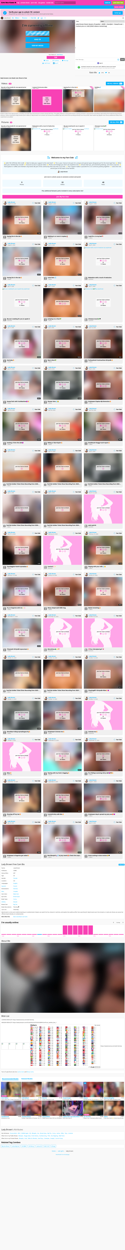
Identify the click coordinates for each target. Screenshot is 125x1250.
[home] (8, 3)
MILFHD (46, 1146)
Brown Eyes (16, 896)
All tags (53, 1146)
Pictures (25, 18)
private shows (25, 3)
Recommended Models (10, 1079)
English (15, 883)
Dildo (62, 1133)
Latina (58, 1133)
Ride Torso (62, 1136)
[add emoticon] (118, 59)
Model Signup (119, 7)
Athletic (3, 902)
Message (66, 60)
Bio (13, 18)
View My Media (37, 46)
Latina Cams (20, 1072)
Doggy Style (27, 1136)
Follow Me (121, 864)
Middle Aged (24, 1133)
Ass (38, 1133)
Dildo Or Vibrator (32, 1138)
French (15, 886)
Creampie (46, 1138)
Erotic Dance (34, 1136)
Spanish (3, 886)
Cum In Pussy (59, 1138)
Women (15, 888)
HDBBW (24, 1146)
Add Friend (47, 63)
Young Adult (13, 1133)
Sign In (107, 3)
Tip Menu (56, 60)
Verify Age (117, 13)
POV (49, 1136)
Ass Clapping (54, 1136)
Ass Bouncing (43, 1136)
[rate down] (106, 72)
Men (2, 891)
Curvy (14, 899)
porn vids (34, 3)
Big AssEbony (5, 1146)
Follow (47, 60)
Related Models (27, 1079)
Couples (15, 891)
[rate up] (99, 72)
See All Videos (114, 83)
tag (18, 3)
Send (122, 59)
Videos (18, 18)
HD (30, 1133)
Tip (55, 57)
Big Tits (15, 904)
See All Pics (116, 122)
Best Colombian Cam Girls (20, 916)
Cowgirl (52, 1138)
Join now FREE (118, 3)
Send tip (37, 39)
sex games (41, 3)
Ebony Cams (30, 1072)
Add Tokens (60, 54)
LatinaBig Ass (15, 1146)
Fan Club (33, 18)
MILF (19, 1133)
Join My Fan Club (62, 197)
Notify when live (37, 33)
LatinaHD (39, 1146)
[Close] (123, 18)
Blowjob (34, 1133)
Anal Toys (40, 1138)
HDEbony (31, 1146)
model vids (49, 3)
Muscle (15, 902)
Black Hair (16, 894)
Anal (25, 1138)
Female (15, 878)
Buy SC (56, 63)
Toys (66, 1133)
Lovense (70, 1133)
